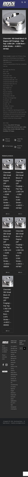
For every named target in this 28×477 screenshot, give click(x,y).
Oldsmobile (17, 129)
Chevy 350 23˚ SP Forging (14, 125)
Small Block (5, 131)
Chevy (8, 129)
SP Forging (11, 131)
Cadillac (24, 127)
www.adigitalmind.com (20, 423)
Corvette (13, 129)
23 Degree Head (9, 127)
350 (15, 127)
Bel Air (17, 127)
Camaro (5, 129)
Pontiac (22, 129)
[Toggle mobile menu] (25, 2)
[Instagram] (6, 365)
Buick (21, 127)
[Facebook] (3, 365)
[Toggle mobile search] (22, 2)
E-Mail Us (5, 371)
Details (8, 213)
